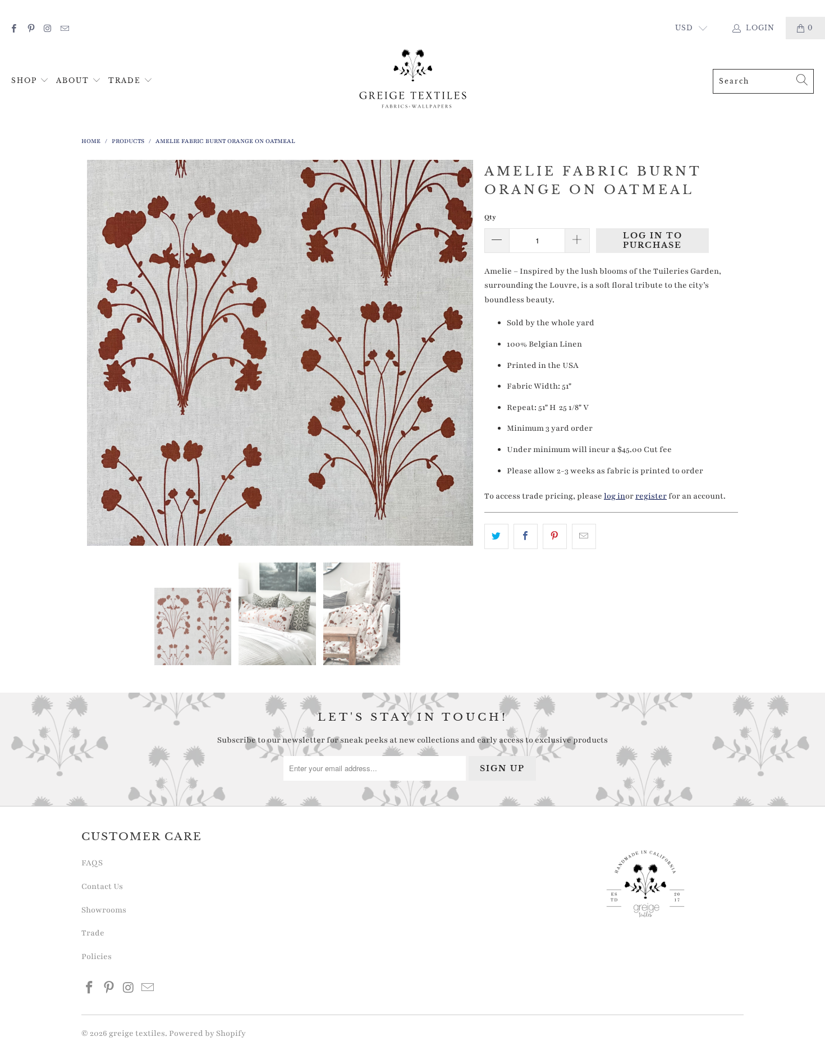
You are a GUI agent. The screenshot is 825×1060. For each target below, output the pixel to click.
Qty (490, 217)
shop (25, 80)
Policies (96, 956)
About (74, 80)
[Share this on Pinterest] (555, 537)
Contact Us (102, 886)
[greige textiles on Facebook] (13, 28)
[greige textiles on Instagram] (47, 28)
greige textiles (137, 1033)
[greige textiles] (413, 81)
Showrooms (103, 910)
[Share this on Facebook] (526, 537)
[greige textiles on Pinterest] (30, 28)
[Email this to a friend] (584, 537)
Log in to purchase (652, 240)
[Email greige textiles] (64, 28)
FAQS (92, 863)
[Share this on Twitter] (496, 537)
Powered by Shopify (207, 1033)
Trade (126, 80)
